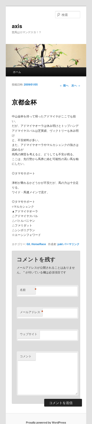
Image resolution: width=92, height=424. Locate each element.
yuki (60, 244)
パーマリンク (71, 244)
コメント (25, 356)
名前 (28, 289)
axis (17, 26)
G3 (28, 244)
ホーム (17, 72)
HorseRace (38, 244)
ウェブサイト (28, 334)
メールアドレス (31, 312)
